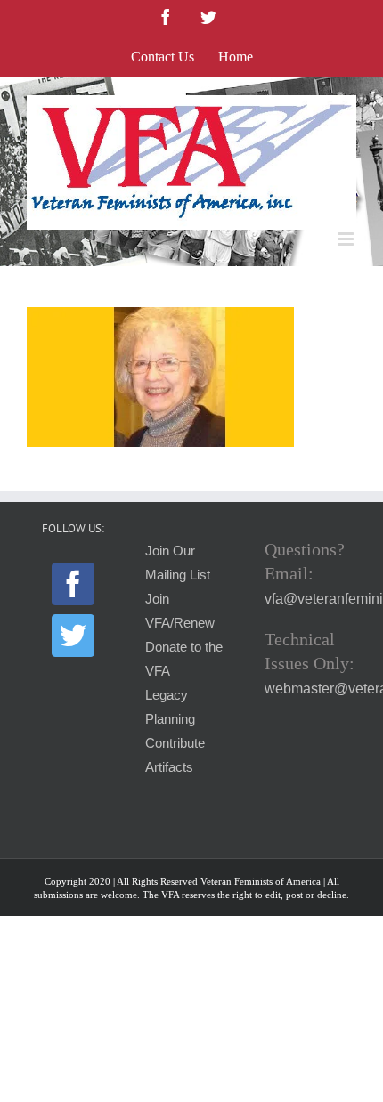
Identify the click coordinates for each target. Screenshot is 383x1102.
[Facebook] (73, 584)
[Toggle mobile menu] (347, 239)
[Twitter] (73, 635)
